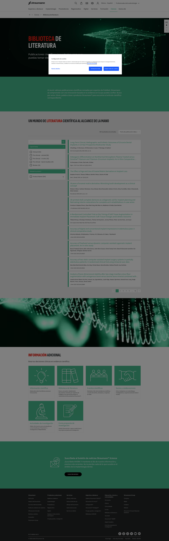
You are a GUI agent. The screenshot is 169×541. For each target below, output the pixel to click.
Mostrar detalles (55, 68)
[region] (85, 64)
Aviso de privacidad (92, 63)
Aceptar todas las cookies (111, 69)
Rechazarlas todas (95, 69)
